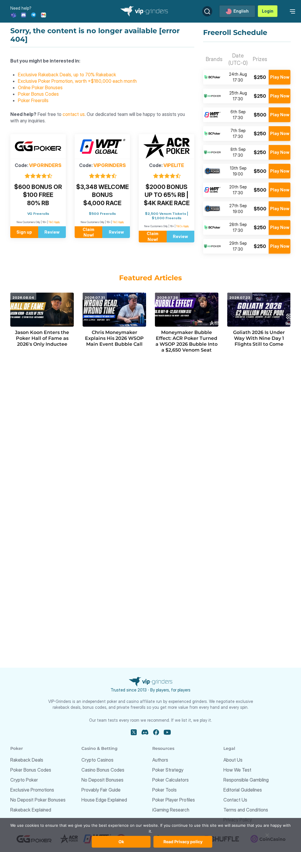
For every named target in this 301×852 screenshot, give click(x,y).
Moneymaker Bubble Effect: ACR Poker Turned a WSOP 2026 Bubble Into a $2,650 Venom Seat (186, 341)
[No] (267, 838)
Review (51, 232)
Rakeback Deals (26, 760)
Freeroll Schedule (235, 32)
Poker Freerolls (33, 100)
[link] (292, 11)
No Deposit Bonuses (102, 780)
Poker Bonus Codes (38, 94)
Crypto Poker (24, 780)
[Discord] (23, 14)
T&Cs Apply (182, 226)
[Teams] (13, 14)
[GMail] (43, 14)
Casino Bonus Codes (102, 770)
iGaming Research (170, 810)
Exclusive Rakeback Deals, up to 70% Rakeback (67, 74)
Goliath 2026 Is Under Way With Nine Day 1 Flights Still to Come (259, 338)
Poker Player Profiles (173, 800)
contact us (74, 114)
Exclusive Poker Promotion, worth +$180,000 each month (77, 81)
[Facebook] (156, 732)
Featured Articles (150, 278)
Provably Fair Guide (101, 790)
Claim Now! (88, 232)
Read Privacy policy (183, 841)
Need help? (20, 8)
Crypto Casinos (97, 760)
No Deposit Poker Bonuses (38, 800)
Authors (160, 760)
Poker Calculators (170, 780)
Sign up (24, 232)
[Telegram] (33, 14)
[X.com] (133, 732)
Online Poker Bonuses (40, 87)
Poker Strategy (167, 770)
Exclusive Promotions (32, 790)
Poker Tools (164, 790)
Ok (121, 841)
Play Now (279, 77)
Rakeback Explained (30, 810)
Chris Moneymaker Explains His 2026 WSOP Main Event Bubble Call (114, 338)
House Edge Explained (104, 800)
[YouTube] (167, 732)
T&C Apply (54, 222)
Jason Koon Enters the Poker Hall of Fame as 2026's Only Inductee (42, 338)
